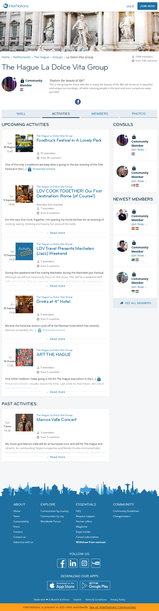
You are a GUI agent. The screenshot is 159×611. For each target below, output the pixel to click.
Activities (61, 113)
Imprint (77, 599)
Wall (21, 113)
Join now (147, 6)
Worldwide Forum (51, 521)
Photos (138, 113)
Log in (130, 6)
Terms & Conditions (96, 599)
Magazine (81, 526)
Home (6, 57)
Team (16, 516)
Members (100, 113)
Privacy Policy (118, 599)
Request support (85, 516)
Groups (58, 57)
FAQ (78, 511)
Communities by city (52, 516)
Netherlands (22, 57)
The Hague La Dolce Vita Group (54, 136)
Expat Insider (83, 532)
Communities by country (55, 511)
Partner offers (84, 521)
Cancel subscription (87, 537)
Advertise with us (23, 542)
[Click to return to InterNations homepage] (16, 5)
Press (16, 526)
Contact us (19, 537)
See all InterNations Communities (112, 607)
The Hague (41, 57)
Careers (18, 532)
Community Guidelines (126, 511)
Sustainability (21, 521)
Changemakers (122, 516)
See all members (138, 303)
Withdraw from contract (91, 542)
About (16, 511)
